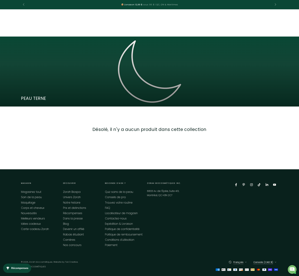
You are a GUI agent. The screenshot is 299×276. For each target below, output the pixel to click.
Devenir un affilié (73, 229)
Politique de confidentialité (122, 229)
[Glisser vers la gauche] (24, 4)
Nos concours (72, 245)
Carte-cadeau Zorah (35, 229)
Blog (66, 224)
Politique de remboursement (123, 234)
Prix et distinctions (74, 208)
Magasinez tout (31, 192)
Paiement (111, 245)
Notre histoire (71, 202)
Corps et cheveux (32, 208)
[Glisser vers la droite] (275, 4)
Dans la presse (73, 218)
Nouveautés (29, 213)
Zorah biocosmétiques (40, 261)
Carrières (69, 240)
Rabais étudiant (73, 234)
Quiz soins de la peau (119, 192)
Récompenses (72, 213)
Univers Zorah (72, 197)
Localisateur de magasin (121, 213)
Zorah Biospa (72, 192)
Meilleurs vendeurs (33, 218)
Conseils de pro (115, 197)
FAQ (107, 208)
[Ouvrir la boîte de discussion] (292, 269)
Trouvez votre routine (119, 202)
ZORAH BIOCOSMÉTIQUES (33, 266)
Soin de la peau (31, 197)
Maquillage (28, 202)
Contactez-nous (116, 218)
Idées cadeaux (31, 224)
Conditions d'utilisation (119, 240)
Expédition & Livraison (119, 224)
